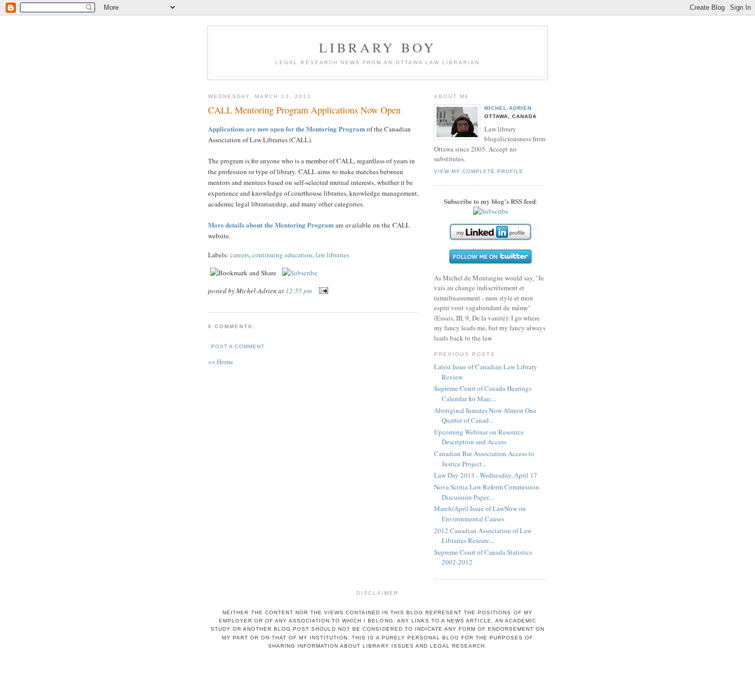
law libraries (332, 254)
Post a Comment (238, 346)
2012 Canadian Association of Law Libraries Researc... (483, 535)
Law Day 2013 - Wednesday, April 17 (485, 475)
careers (239, 254)
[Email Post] (321, 290)
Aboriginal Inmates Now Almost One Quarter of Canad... (485, 415)
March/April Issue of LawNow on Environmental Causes (480, 513)
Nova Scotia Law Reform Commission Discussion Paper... (486, 492)
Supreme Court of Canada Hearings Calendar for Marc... (483, 393)
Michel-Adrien (508, 108)
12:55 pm (299, 290)
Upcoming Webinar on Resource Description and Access (479, 437)
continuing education (282, 254)
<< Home (220, 361)
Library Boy (377, 47)
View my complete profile (478, 171)
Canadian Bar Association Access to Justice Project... (484, 458)
